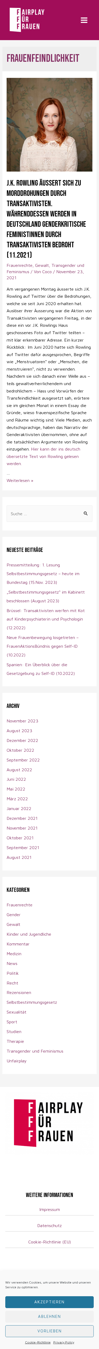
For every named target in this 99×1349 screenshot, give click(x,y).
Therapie (15, 1041)
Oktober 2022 (20, 749)
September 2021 (23, 847)
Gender (14, 914)
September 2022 (23, 759)
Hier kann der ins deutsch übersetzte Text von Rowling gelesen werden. (43, 456)
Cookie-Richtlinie (38, 1342)
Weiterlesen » (20, 480)
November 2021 (22, 827)
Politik (13, 973)
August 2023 (19, 730)
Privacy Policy (63, 1342)
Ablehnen (49, 1316)
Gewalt (42, 265)
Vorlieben (49, 1331)
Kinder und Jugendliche (29, 933)
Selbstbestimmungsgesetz (32, 1002)
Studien (14, 1031)
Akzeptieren (49, 1302)
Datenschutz (49, 1225)
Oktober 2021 (20, 837)
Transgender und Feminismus (35, 1050)
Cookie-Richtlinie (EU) (49, 1241)
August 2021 (19, 857)
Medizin (14, 953)
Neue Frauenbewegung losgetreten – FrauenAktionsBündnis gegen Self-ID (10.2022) (43, 646)
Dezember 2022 (22, 740)
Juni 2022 (16, 779)
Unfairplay (17, 1060)
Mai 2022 (16, 788)
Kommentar (18, 943)
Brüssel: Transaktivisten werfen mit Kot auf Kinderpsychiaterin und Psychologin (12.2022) (46, 619)
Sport (12, 1021)
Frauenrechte (19, 265)
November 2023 (22, 720)
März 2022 (17, 798)
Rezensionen (19, 992)
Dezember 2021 (22, 818)
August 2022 (19, 769)
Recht (12, 982)
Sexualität (16, 1011)
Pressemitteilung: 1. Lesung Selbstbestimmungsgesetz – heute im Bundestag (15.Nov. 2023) (43, 573)
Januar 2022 (19, 808)
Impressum (49, 1209)
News (12, 963)
